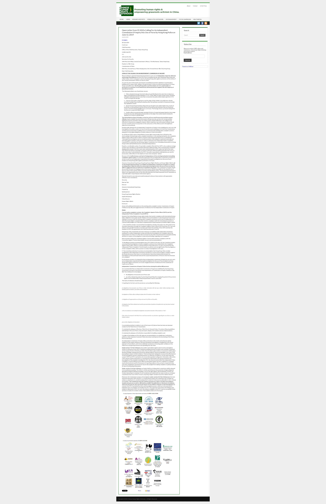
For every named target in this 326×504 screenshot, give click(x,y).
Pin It (139, 490)
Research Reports (138, 19)
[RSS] (205, 23)
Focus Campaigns (185, 19)
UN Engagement (171, 19)
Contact (195, 6)
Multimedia (197, 19)
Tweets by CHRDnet (187, 66)
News (128, 19)
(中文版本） (125, 40)
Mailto (147, 491)
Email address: (188, 52)
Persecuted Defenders (155, 19)
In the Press (203, 6)
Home (122, 19)
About (188, 6)
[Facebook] (202, 23)
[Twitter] (198, 23)
